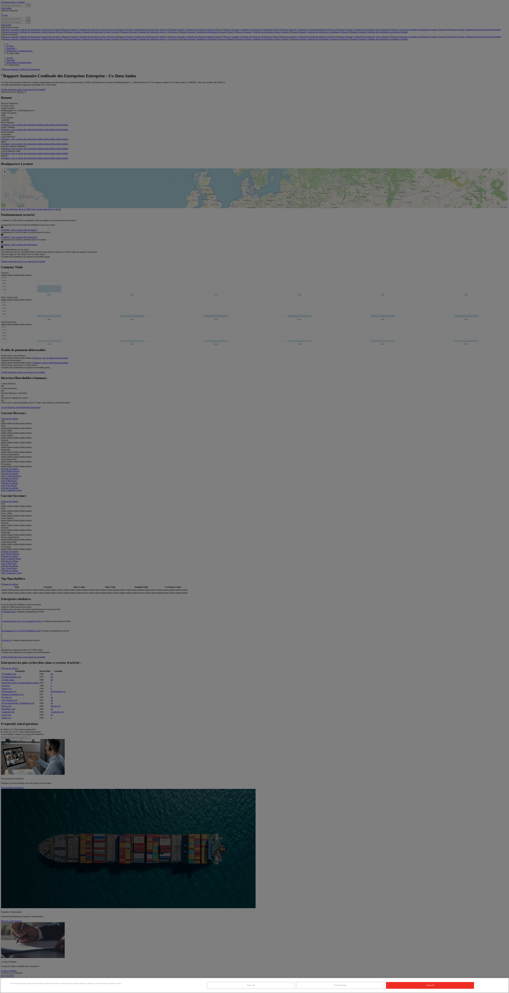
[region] (254, 985)
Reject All (251, 985)
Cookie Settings (340, 985)
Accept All (430, 985)
